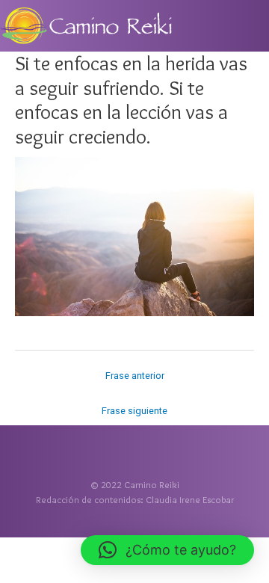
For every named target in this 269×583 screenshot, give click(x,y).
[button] (167, 550)
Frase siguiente (134, 410)
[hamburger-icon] (252, 23)
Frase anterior (134, 375)
